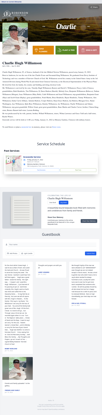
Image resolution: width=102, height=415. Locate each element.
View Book (52, 202)
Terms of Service (56, 406)
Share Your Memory (89, 221)
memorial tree (26, 127)
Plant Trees (78, 170)
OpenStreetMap (53, 409)
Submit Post (91, 253)
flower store (56, 127)
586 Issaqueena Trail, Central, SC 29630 (40, 166)
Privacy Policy (45, 406)
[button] (13, 161)
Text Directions (41, 170)
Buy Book (64, 202)
